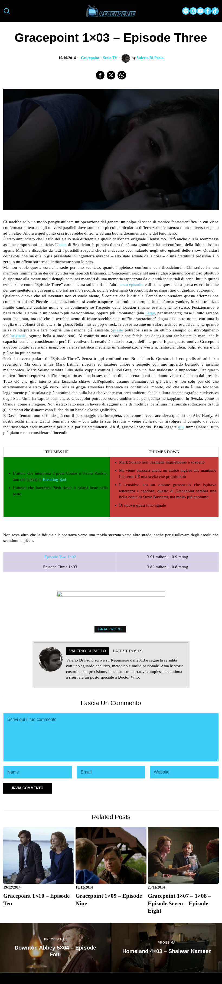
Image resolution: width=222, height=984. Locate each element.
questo (117, 330)
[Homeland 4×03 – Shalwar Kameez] (166, 948)
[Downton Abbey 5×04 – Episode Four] (55, 948)
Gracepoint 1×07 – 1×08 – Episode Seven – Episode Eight (179, 903)
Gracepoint (90, 58)
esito (63, 244)
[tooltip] (186, 11)
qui (181, 427)
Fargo (150, 313)
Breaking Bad (54, 479)
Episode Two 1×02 (60, 557)
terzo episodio (131, 284)
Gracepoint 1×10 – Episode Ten (36, 899)
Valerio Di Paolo (150, 58)
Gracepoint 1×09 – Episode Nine (109, 899)
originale (18, 336)
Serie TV (110, 58)
